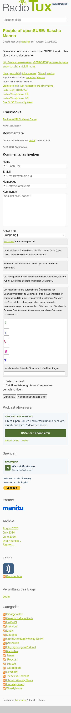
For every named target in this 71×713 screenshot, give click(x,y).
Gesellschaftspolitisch (19, 618)
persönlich (14, 73)
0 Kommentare (29, 73)
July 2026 (9, 532)
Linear (32, 140)
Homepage (9, 181)
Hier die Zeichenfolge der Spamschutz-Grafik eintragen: (31, 368)
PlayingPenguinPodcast (21, 647)
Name (6, 161)
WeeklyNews (14, 688)
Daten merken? (15, 381)
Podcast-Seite (12, 440)
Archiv (25, 440)
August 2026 (10, 528)
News (10, 655)
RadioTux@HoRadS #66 (15, 90)
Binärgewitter (14, 614)
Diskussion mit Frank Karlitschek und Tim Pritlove (28, 85)
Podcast (41, 77)
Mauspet (11, 634)
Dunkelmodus (59, 4)
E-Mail (7, 171)
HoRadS (11, 622)
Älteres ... (8, 544)
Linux (5, 73)
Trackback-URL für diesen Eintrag (20, 119)
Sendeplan (14, 667)
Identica (50, 73)
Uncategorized (15, 684)
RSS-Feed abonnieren (35, 433)
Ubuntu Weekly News (19, 680)
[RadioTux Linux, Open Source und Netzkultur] (3, 8)
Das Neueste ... (12, 540)
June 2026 (9, 536)
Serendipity (20, 700)
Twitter (41, 73)
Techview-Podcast (17, 676)
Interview (30, 77)
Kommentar (10, 191)
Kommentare (14, 576)
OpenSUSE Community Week (18, 102)
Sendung (11, 671)
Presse (11, 663)
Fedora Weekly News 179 (15, 98)
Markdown (9, 241)
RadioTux (25, 41)
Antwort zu (9, 230)
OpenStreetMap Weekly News (24, 638)
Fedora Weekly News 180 (15, 94)
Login (6, 596)
